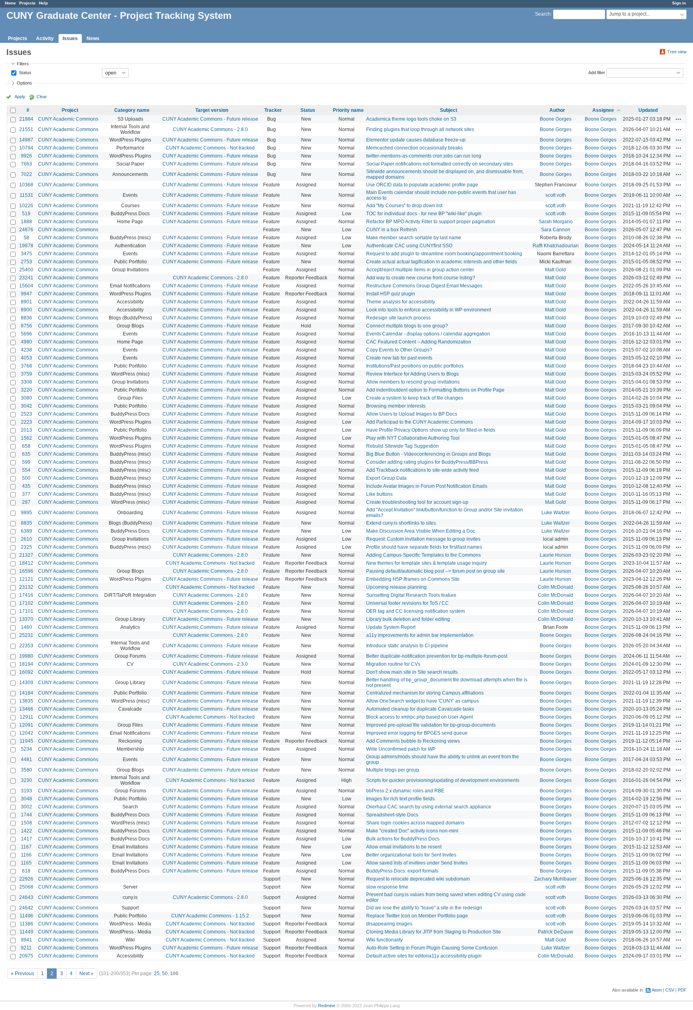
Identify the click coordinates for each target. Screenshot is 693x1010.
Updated (648, 110)
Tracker (273, 110)
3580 (26, 770)
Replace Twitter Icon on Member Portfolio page (417, 916)
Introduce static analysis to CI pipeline (407, 645)
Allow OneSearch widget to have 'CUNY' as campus (422, 701)
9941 (26, 940)
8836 (26, 318)
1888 (26, 221)
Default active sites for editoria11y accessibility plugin (424, 956)
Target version (211, 110)
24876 (26, 229)
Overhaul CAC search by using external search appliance (428, 807)
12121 (26, 579)
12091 (26, 725)
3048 (26, 799)
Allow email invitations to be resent (404, 847)
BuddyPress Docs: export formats (402, 871)
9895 (26, 512)
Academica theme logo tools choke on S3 (411, 119)
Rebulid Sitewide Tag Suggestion (402, 446)
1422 (26, 831)
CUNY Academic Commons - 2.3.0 (210, 664)
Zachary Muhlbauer (555, 879)
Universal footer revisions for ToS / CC (407, 603)
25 (157, 973)
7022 (26, 174)
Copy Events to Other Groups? (399, 350)
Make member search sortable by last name (413, 237)
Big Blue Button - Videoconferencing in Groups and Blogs (428, 454)
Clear (41, 96)
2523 (26, 414)
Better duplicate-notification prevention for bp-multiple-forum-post (436, 656)
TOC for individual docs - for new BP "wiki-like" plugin (424, 213)
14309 (26, 682)
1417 (26, 839)
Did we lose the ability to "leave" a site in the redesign (424, 908)
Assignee (603, 110)
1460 (26, 627)
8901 (26, 302)
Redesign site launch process (398, 318)
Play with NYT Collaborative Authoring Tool (413, 438)
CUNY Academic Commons (68, 119)
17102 (26, 603)
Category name (132, 110)
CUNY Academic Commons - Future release (210, 119)
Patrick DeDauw (555, 932)
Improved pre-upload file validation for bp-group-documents (431, 725)
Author (557, 110)
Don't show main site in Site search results (412, 672)
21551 (26, 129)
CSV (669, 990)
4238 (26, 350)
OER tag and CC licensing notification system (415, 611)
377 (26, 494)
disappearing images (389, 924)
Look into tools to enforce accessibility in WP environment (428, 310)
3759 (26, 374)
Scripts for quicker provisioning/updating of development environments (442, 780)
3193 (26, 791)
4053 (26, 358)
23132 (26, 587)
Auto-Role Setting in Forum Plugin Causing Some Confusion (432, 948)
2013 (26, 430)
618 (26, 871)
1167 (26, 847)
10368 (26, 185)
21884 (26, 119)
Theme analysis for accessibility (400, 302)
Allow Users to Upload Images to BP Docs (411, 414)
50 (165, 973)
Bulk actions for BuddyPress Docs (403, 839)
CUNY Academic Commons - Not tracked (210, 148)
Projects (27, 3)
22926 (26, 879)
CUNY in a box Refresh (391, 229)
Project (70, 110)
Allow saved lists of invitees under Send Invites (417, 863)
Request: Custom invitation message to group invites (423, 539)
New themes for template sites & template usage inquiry (426, 563)
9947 (26, 294)
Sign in (679, 3)
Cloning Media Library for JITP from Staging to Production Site (433, 932)
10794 (26, 148)
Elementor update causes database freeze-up (416, 140)
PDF (682, 990)
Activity (45, 38)
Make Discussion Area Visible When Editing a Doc (420, 531)
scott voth (555, 195)
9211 (26, 948)
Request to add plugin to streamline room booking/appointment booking (444, 254)
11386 (26, 924)
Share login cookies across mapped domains (415, 823)
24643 (26, 897)
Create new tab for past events (399, 358)
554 (26, 470)
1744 (26, 815)
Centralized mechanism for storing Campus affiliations (425, 693)
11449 (26, 932)
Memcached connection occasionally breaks (414, 148)
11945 (26, 741)
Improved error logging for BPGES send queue (417, 733)
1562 (26, 438)
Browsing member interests (396, 406)
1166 (26, 855)
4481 (26, 759)
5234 (26, 749)
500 (26, 478)
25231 (26, 635)
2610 (26, 539)
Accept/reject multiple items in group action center (420, 270)
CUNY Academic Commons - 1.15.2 (210, 916)
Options (24, 83)
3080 (26, 398)
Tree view (677, 51)
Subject (448, 110)
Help (43, 3)
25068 (26, 887)
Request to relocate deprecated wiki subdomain (418, 879)
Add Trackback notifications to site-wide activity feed (422, 470)
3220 (26, 390)
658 (26, 446)
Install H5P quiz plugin (390, 294)
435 (26, 486)
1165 (26, 863)
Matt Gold (555, 270)
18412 (26, 563)
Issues (70, 38)
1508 (26, 823)
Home (10, 3)
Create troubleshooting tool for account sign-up (417, 502)
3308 (26, 382)
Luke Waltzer (555, 512)
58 (26, 237)
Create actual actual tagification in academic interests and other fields (441, 262)
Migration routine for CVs (393, 664)
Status (24, 72)
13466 (26, 709)
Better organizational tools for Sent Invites (411, 855)
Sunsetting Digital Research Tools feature (411, 595)
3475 (26, 254)
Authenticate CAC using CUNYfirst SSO (409, 245)
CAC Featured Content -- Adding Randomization (418, 342)
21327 (26, 555)
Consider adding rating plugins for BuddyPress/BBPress (427, 462)
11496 (26, 916)
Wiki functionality (384, 940)
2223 (26, 422)
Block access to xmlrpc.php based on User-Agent (419, 717)
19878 (26, 245)
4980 (26, 342)
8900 (26, 310)
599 (26, 462)
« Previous (22, 973)
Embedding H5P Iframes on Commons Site (413, 579)
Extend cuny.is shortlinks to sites (401, 523)
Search (543, 14)
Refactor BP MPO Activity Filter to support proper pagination (430, 221)
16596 (26, 571)
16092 (26, 672)
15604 (26, 286)
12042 (26, 733)
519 (26, 213)
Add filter (596, 72)
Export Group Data (386, 478)
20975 (26, 956)
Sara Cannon (555, 229)
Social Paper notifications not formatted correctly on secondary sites (439, 164)
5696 (26, 334)
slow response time (387, 887)
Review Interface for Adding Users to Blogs (412, 374)
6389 (26, 531)
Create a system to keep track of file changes (414, 398)
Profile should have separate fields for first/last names (424, 547)
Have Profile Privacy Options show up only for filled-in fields (430, 430)
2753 (26, 262)
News (93, 38)
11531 (26, 195)
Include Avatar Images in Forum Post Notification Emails (426, 486)
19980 (26, 656)
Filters (23, 63)
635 (26, 454)
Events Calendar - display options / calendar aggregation (428, 334)
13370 (26, 619)
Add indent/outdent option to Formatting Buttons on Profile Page (435, 390)
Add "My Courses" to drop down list (404, 205)
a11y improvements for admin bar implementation (420, 635)
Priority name (348, 110)
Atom (657, 990)
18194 (26, 664)
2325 (26, 547)
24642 (26, 908)
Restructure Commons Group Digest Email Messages (424, 286)
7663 (26, 164)
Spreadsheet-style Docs (392, 815)
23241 (26, 278)
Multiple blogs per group (392, 770)
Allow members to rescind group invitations (413, 382)
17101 (26, 611)
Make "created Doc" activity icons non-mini (412, 831)
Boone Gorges (555, 119)
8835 (26, 523)
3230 (26, 780)
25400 (26, 270)
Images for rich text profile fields (400, 799)
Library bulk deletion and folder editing (408, 619)
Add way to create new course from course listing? (420, 278)
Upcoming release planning (396, 587)
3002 (26, 807)
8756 (26, 326)
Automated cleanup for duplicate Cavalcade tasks (420, 709)
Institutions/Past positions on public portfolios (415, 366)
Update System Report (390, 627)
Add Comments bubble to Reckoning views (413, 741)
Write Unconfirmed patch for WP (401, 749)
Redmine (326, 1005)
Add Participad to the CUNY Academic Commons (419, 422)
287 (26, 502)
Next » (86, 973)
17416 (26, 595)
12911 (26, 717)
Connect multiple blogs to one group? (407, 326)
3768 (26, 366)
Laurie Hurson (555, 555)
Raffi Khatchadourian (556, 245)
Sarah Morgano (556, 221)
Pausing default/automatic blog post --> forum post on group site (435, 571)
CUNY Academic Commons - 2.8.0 (210, 129)
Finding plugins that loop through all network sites (420, 129)
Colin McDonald (555, 587)
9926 (26, 156)
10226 (26, 205)
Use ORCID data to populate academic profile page (422, 185)
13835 (26, 701)
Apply (19, 96)
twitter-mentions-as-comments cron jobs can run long (423, 156)
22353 (26, 645)
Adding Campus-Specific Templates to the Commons (423, 555)
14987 (26, 140)
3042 (26, 406)
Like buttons (379, 494)
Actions (678, 119)
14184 (26, 693)
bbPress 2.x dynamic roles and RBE (405, 791)
